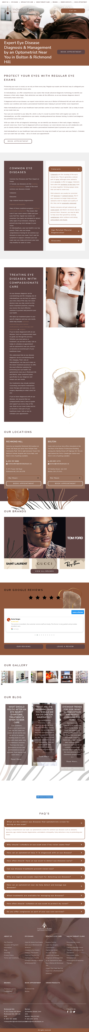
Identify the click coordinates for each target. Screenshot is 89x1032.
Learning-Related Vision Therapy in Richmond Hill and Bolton (75, 950)
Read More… (16, 759)
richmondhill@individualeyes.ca (20, 464)
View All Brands (44, 571)
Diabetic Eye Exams (31, 953)
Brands (55, 2)
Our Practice (8, 942)
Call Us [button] (72, 11)
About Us (5, 2)
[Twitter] (74, 1012)
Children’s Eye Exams (32, 950)
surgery (22, 329)
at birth (57, 182)
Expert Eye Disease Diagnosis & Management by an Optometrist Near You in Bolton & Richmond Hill (54, 960)
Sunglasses (8, 991)
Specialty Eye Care (27, 2)
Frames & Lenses (10, 989)
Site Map (7, 953)
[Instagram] (71, 1012)
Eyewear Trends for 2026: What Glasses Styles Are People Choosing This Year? (72, 713)
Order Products (53, 983)
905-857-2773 (55, 461)
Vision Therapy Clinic (43, 2)
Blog (5, 950)
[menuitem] (5, 2)
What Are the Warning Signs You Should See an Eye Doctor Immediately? (44, 712)
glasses (57, 196)
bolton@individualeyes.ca (59, 464)
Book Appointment (80, 2)
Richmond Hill (29, 989)
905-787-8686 (13, 461)
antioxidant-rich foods (59, 220)
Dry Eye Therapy (51, 953)
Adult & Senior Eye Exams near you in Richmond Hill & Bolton (34, 944)
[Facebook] (68, 1012)
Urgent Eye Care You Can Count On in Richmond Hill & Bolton (54, 970)
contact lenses (67, 196)
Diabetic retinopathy (17, 204)
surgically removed (69, 203)
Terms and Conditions (11, 958)
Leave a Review (65, 646)
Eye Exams (14, 2)
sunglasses (55, 217)
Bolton (27, 991)
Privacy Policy (9, 955)
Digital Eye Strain (52, 950)
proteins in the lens (68, 185)
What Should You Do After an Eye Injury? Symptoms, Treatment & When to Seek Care (16, 714)
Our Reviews (24, 646)
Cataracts (54, 174)
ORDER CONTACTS (66, 2)
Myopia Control (51, 942)
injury (70, 182)
